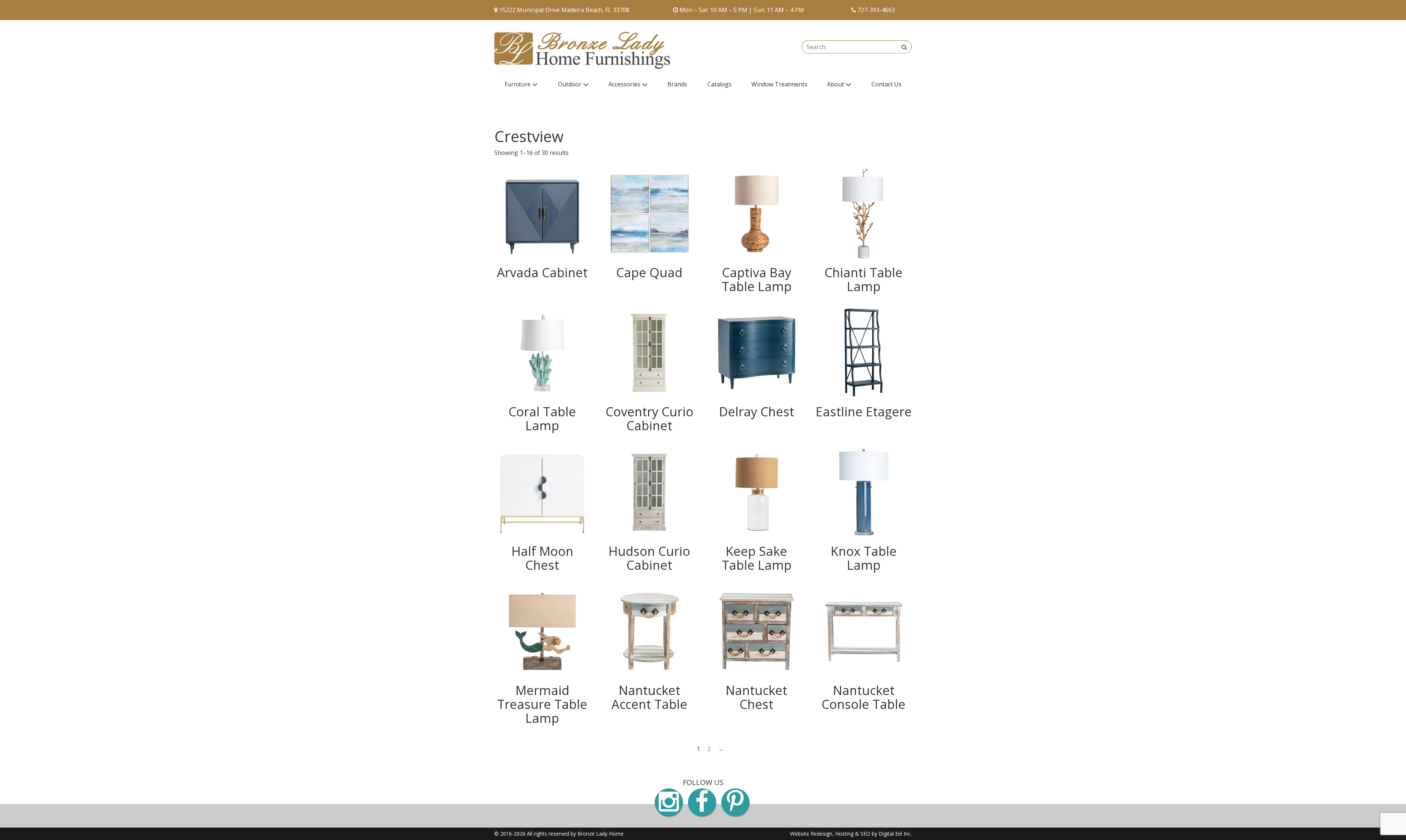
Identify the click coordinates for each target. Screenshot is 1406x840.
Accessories (625, 84)
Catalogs (719, 84)
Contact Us (886, 84)
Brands (677, 84)
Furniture (518, 84)
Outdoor (570, 84)
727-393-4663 (876, 10)
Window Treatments (779, 84)
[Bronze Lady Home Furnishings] (582, 50)
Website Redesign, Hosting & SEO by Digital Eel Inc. (851, 833)
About (836, 84)
